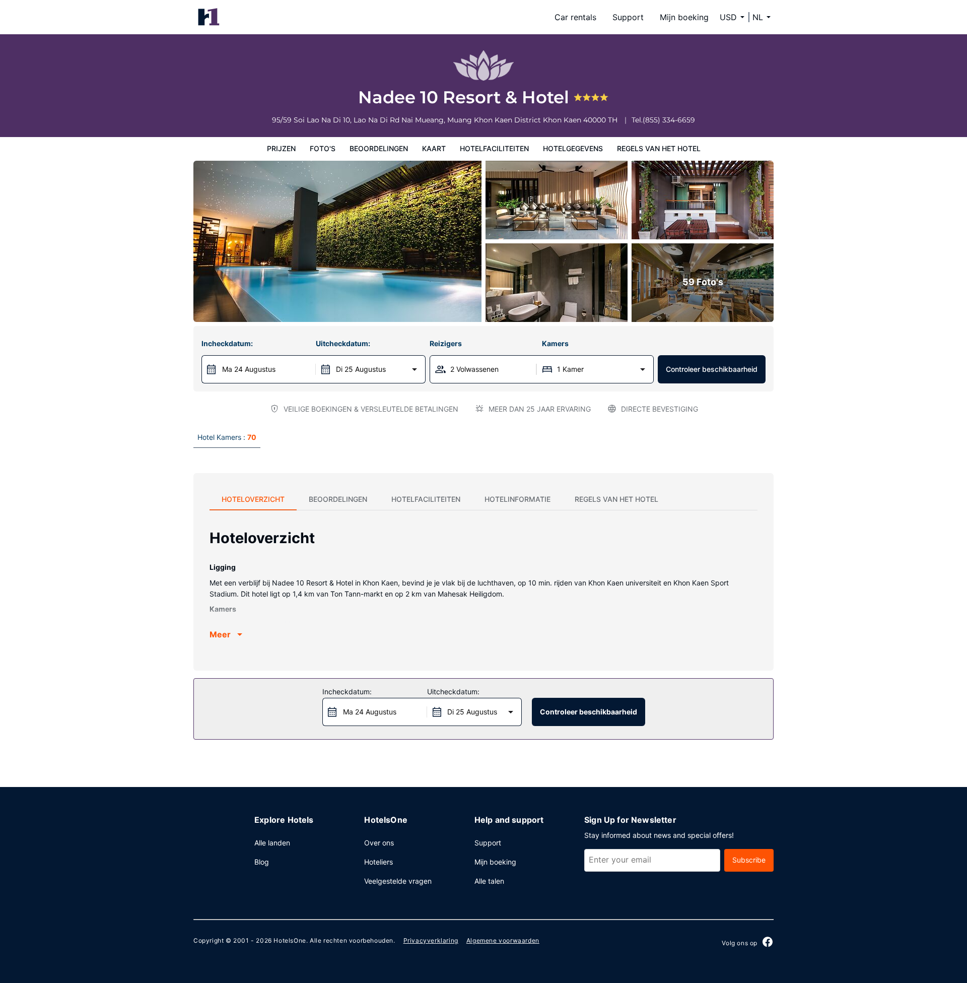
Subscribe (749, 860)
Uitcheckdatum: (343, 343)
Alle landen (272, 842)
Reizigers (446, 343)
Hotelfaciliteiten (494, 148)
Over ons (379, 842)
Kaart (434, 148)
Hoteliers (378, 862)
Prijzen (281, 148)
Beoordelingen (379, 148)
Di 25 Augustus (361, 369)
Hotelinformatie (517, 499)
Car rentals (575, 17)
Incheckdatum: (227, 343)
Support (628, 17)
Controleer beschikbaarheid (711, 369)
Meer (220, 634)
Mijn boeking (684, 17)
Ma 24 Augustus (248, 369)
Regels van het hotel (659, 148)
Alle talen (489, 881)
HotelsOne (289, 940)
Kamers (555, 343)
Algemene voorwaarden (502, 940)
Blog (261, 862)
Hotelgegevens (573, 148)
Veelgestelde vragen (398, 881)
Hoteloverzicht (253, 499)
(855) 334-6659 (669, 119)
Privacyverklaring (430, 940)
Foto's (322, 148)
